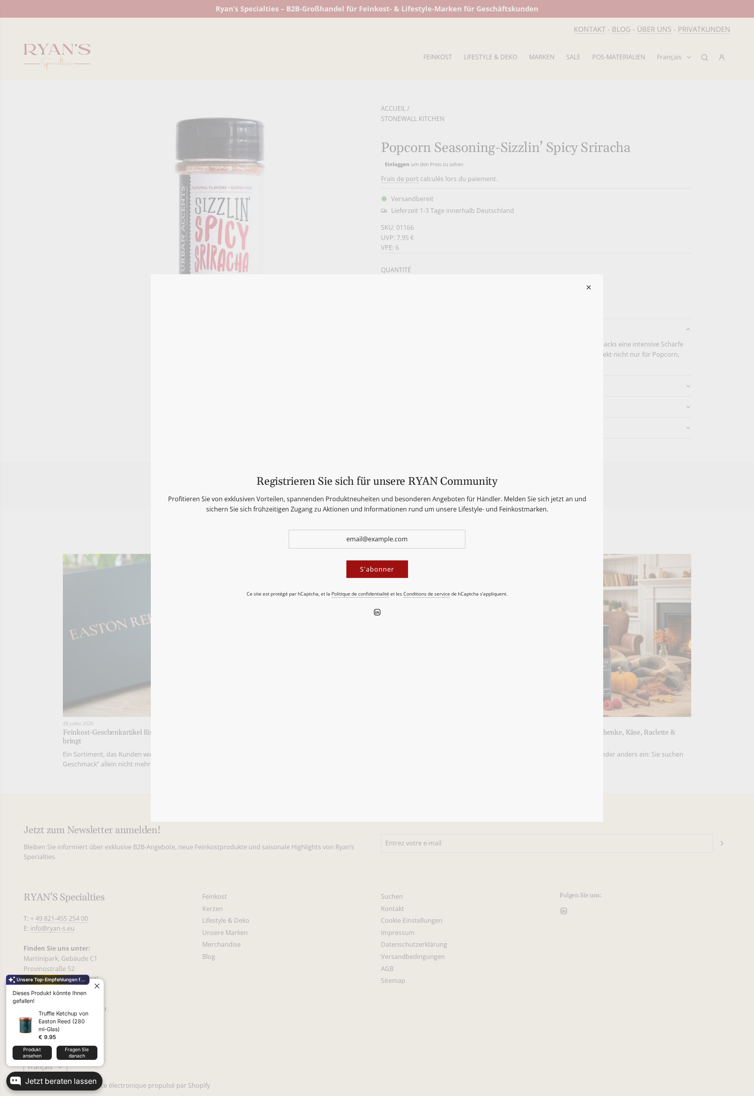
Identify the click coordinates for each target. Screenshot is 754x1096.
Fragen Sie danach (77, 1053)
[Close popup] (96, 985)
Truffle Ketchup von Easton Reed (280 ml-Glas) (63, 1021)
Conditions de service (426, 593)
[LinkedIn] (377, 612)
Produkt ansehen (32, 1053)
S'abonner (377, 568)
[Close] (588, 287)
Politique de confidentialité (360, 593)
